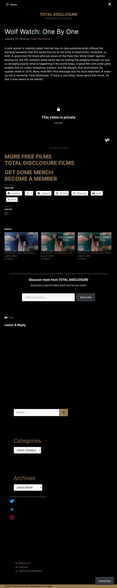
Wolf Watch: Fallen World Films (20, 253)
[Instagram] (12, 517)
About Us (24, 563)
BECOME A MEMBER (31, 178)
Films (10, 317)
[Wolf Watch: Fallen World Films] (21, 241)
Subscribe (85, 297)
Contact (23, 567)
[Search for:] (36, 412)
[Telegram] (12, 509)
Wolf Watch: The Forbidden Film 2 (94, 253)
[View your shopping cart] (109, 4)
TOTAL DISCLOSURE (58, 14)
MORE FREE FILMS (28, 156)
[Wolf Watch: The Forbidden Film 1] (58, 241)
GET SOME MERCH (29, 172)
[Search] (63, 412)
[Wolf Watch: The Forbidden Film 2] (94, 241)
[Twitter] (12, 501)
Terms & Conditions (30, 570)
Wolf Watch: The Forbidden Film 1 (57, 253)
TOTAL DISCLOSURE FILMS (39, 163)
